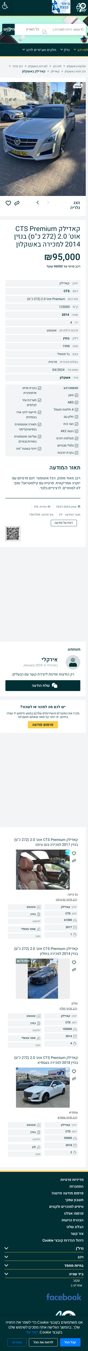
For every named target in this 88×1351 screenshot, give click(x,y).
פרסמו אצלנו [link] (73, 1213)
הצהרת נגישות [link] (72, 1220)
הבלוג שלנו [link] (75, 1227)
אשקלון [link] (65, 377)
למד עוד (32, 1332)
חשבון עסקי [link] (74, 1200)
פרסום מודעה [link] (42, 724)
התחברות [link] (76, 1186)
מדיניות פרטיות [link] (71, 1179)
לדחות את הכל (43, 1342)
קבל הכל (70, 1342)
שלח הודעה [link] (41, 685)
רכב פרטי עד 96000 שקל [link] (63, 266)
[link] (5, 5)
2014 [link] (65, 314)
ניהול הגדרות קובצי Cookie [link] (62, 1240)
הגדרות (17, 1342)
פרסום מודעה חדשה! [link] (67, 1193)
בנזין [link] (66, 338)
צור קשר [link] (77, 1233)
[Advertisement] (44, 594)
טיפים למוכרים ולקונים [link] (66, 1206)
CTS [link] (67, 291)
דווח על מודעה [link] (63, 522)
